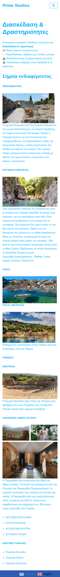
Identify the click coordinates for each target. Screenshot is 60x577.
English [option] (48, 574)
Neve (13, 573)
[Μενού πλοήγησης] (54, 5)
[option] (44, 574)
